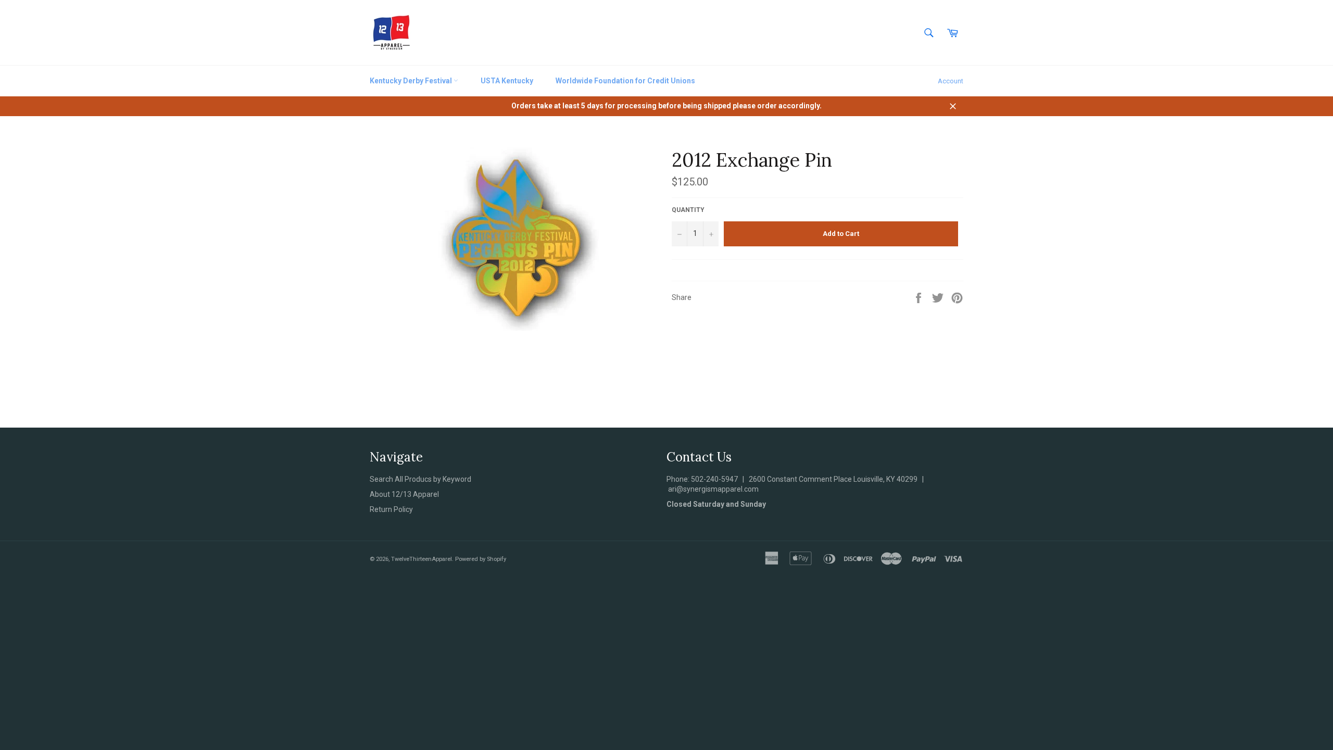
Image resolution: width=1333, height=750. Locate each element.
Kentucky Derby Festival (412, 81)
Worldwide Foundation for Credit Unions (625, 81)
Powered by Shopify (480, 559)
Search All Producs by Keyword (420, 479)
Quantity (688, 210)
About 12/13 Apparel (404, 494)
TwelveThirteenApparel (421, 559)
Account (950, 81)
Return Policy (391, 509)
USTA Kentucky (507, 81)
